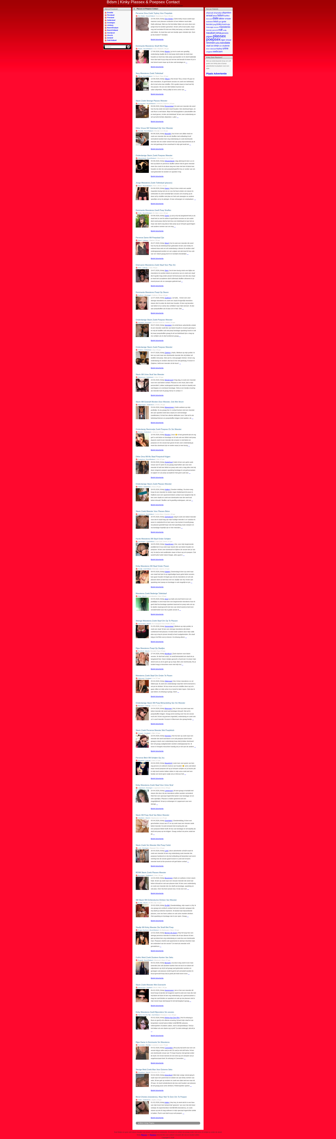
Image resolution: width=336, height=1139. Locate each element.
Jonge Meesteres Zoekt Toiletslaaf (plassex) (154, 183)
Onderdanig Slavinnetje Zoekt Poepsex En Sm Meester (159, 429)
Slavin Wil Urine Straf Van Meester (150, 374)
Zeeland (110, 38)
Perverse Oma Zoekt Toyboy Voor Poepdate (154, 13)
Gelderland (111, 20)
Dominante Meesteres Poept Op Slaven (152, 292)
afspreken (226, 13)
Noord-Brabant (112, 28)
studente (226, 46)
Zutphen (140, 350)
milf (220, 29)
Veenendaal (141, 623)
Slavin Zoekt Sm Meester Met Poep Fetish (153, 845)
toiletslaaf (213, 49)
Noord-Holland (112, 30)
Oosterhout (141, 459)
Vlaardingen (141, 541)
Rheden (140, 432)
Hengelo (140, 733)
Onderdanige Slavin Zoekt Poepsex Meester (154, 155)
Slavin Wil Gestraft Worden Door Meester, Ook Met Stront (159, 402)
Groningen (111, 23)
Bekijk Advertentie (157, 39)
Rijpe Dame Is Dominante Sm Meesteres (153, 1042)
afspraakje (218, 13)
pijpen (209, 36)
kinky (219, 24)
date (216, 18)
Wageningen (142, 404)
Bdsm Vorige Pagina (147, 1123)
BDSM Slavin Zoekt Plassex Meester (151, 872)
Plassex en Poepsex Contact (147, 9)
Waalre (140, 48)
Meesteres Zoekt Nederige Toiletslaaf (151, 593)
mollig (224, 30)
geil (220, 22)
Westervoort (141, 377)
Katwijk (140, 569)
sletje (216, 46)
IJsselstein (141, 818)
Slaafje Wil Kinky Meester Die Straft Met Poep (155, 927)
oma (218, 32)
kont (224, 24)
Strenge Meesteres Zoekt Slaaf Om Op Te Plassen (157, 621)
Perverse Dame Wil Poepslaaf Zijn (150, 237)
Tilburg (140, 76)
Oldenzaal (141, 678)
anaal (209, 15)
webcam (218, 51)
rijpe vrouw (226, 40)
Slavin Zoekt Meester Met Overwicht (151, 985)
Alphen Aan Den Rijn (144, 1015)
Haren (140, 185)
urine (225, 48)
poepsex (213, 39)
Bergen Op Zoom (143, 930)
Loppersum (141, 788)
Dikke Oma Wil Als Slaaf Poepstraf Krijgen (153, 456)
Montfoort (141, 651)
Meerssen (141, 705)
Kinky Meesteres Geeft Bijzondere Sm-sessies (155, 1012)
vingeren (209, 52)
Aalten (140, 1099)
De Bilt (140, 902)
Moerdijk (140, 131)
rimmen (210, 42)
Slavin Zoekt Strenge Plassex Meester (151, 101)
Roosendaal (141, 103)
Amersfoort (141, 1072)
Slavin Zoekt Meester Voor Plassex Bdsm (153, 511)
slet (212, 46)
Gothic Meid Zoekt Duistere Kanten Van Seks (154, 957)
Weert (140, 240)
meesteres (224, 27)
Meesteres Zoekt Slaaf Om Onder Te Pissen (154, 675)
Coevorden (141, 1045)
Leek (139, 848)
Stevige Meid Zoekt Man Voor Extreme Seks (154, 1069)
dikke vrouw (225, 18)
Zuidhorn (140, 295)
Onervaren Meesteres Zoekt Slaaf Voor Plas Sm (156, 265)
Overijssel (111, 33)
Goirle (140, 213)
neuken (211, 32)
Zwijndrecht (141, 514)
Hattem (140, 486)
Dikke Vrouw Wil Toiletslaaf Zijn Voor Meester (154, 128)
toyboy (219, 49)
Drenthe (110, 13)
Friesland (110, 18)
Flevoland (110, 15)
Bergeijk (140, 960)
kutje (228, 24)
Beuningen (141, 875)
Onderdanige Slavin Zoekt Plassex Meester (154, 484)
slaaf (208, 46)
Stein (139, 267)
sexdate (225, 42)
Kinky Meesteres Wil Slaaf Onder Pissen (152, 566)
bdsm (220, 15)
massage (209, 27)
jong (214, 24)
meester (216, 27)
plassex (219, 36)
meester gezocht (212, 30)
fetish (215, 21)
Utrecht (110, 35)
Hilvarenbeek (142, 158)
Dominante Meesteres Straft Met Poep (152, 46)
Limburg (110, 25)
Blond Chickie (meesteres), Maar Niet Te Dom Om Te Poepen (161, 1097)
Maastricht (141, 760)
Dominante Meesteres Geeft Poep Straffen (153, 210)
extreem (209, 22)
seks (217, 43)
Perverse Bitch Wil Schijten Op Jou (150, 758)
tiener (208, 49)
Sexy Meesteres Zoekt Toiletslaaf (149, 73)
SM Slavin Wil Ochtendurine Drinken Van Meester (156, 900)
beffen (227, 16)
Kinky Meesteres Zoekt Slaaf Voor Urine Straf (154, 785)
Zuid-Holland (111, 40)
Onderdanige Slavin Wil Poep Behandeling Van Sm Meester (160, 703)
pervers (224, 33)
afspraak (209, 13)
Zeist (139, 596)
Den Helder (141, 16)
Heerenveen (142, 987)
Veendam (141, 322)
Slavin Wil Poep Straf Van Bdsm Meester (152, 815)
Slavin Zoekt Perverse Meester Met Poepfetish (155, 730)
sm (220, 46)
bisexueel (209, 19)
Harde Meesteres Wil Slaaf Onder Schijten (153, 539)
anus (215, 16)
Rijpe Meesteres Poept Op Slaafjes (150, 648)
